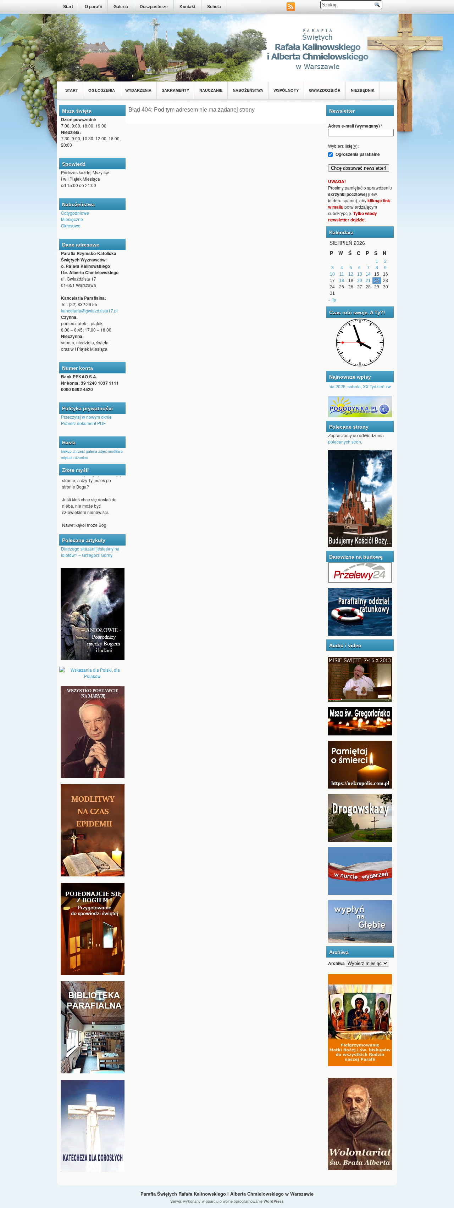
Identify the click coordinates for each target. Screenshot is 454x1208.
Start (68, 6)
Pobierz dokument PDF (83, 423)
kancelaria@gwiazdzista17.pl (89, 310)
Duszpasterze (154, 6)
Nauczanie (210, 90)
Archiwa (336, 963)
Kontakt (187, 6)
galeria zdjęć (96, 451)
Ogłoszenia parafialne (357, 154)
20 (359, 280)
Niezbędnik (363, 90)
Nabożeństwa (248, 90)
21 (368, 280)
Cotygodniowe (75, 213)
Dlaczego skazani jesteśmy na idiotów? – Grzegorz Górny (90, 552)
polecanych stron (344, 442)
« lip (332, 300)
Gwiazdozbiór (324, 90)
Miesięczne (72, 219)
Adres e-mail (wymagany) (355, 126)
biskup (66, 451)
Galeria (121, 6)
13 (359, 274)
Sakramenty (175, 90)
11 (341, 274)
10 (332, 274)
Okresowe (71, 225)
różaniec (80, 457)
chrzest (79, 451)
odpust (66, 457)
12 (350, 274)
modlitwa (115, 451)
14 (368, 274)
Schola (214, 6)
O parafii (93, 6)
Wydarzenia (138, 90)
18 (341, 280)
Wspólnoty (286, 90)
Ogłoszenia (101, 90)
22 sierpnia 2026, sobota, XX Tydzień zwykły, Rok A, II (353, 386)
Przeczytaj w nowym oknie (86, 417)
